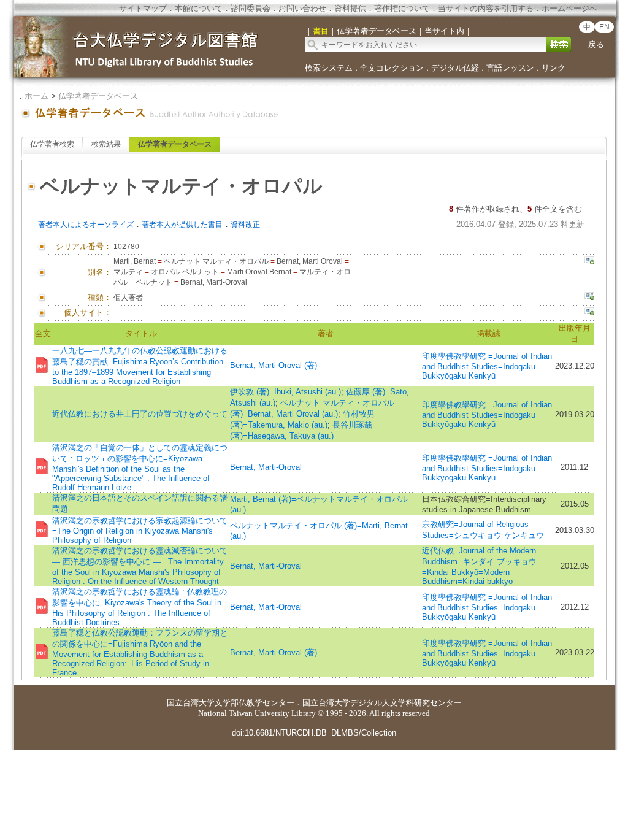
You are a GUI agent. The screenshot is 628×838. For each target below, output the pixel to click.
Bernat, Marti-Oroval (266, 467)
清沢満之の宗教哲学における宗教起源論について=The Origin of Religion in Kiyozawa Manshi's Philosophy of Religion (140, 530)
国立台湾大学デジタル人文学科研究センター (382, 702)
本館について (199, 8)
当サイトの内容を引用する (486, 8)
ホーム (36, 96)
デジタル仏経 (455, 67)
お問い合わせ (302, 8)
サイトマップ (143, 8)
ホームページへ (569, 8)
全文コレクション (392, 67)
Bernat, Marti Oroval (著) (273, 365)
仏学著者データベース (98, 96)
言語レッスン (510, 67)
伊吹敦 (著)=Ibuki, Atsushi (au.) (285, 391)
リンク (553, 67)
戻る (596, 44)
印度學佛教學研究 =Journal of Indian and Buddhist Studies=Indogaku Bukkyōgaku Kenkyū (487, 366)
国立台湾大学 (191, 702)
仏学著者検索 (52, 144)
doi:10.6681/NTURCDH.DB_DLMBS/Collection (314, 732)
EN (604, 27)
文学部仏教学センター (254, 702)
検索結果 (106, 144)
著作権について (402, 8)
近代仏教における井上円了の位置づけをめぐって (140, 413)
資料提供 (350, 8)
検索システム (329, 67)
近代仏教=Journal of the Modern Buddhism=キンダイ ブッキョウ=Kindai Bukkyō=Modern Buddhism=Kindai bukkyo (479, 566)
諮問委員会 (250, 8)
